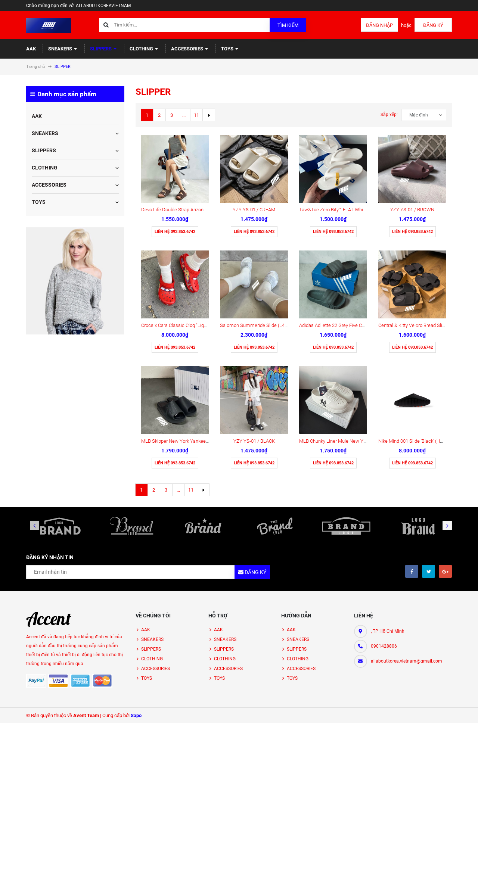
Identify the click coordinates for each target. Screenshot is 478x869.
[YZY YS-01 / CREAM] (254, 169)
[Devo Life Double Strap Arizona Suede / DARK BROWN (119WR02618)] (175, 169)
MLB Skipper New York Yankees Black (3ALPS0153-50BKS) (203, 441)
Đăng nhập (379, 25)
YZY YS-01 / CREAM (254, 209)
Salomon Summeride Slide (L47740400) (262, 325)
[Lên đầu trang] (449, 855)
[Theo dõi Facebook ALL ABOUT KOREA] (411, 571)
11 (196, 115)
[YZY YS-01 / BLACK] (254, 400)
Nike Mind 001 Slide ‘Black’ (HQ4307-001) (421, 441)
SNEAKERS (60, 49)
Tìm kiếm (287, 25)
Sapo (136, 715)
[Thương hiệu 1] (60, 526)
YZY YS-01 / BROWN (412, 209)
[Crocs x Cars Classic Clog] (175, 284)
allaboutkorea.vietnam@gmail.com (406, 661)
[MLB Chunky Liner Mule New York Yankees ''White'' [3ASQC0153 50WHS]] (333, 400)
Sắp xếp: (389, 114)
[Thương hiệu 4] (275, 526)
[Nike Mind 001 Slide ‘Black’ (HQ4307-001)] (412, 400)
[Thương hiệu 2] (132, 526)
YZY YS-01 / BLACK (254, 441)
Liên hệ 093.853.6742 (175, 231)
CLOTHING (142, 49)
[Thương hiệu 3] (203, 526)
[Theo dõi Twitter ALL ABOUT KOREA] (428, 571)
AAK (31, 49)
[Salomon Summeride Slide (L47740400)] (254, 284)
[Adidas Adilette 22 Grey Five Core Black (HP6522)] (333, 284)
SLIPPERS (101, 49)
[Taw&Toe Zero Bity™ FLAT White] (333, 169)
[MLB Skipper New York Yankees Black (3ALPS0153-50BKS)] (175, 400)
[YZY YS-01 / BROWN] (412, 169)
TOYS (228, 49)
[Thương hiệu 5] (347, 526)
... (184, 115)
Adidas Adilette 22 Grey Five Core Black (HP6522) (350, 325)
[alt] (418, 526)
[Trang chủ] (48, 25)
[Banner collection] (75, 280)
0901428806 (384, 646)
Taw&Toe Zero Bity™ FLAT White (333, 209)
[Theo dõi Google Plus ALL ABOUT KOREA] (445, 571)
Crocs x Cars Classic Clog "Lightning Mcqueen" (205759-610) (204, 325)
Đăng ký (433, 25)
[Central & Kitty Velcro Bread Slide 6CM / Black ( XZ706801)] (412, 284)
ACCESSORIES (187, 49)
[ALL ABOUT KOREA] (48, 619)
